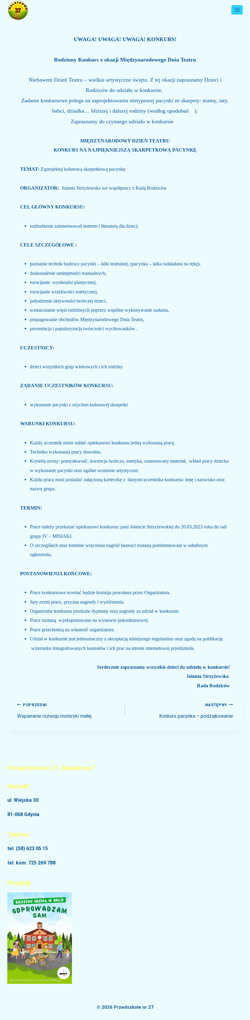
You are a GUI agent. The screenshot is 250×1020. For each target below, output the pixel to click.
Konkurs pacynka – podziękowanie (196, 711)
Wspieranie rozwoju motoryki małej (54, 711)
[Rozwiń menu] (237, 10)
